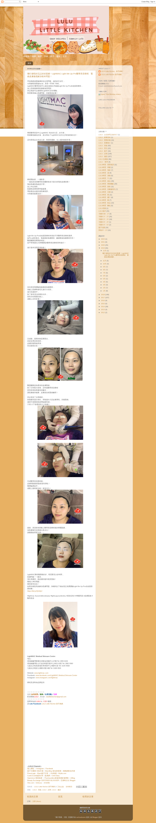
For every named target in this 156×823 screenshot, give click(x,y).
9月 (104, 267)
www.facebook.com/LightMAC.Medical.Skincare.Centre (56, 675)
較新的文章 (32, 796)
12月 (105, 251)
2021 (103, 242)
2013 (103, 309)
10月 (105, 264)
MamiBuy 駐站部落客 (53, 771)
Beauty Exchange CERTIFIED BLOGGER (43, 780)
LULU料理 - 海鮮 (105, 170)
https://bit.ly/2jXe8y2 (34, 591)
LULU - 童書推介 (105, 143)
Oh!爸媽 (53, 773)
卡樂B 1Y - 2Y (104, 216)
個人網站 (30, 768)
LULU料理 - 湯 (104, 173)
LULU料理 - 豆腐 (105, 192)
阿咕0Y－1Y (103, 230)
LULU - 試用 (46, 790)
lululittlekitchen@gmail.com (56, 697)
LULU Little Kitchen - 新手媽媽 (112, 71)
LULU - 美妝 (37, 790)
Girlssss (39, 783)
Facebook (49, 768)
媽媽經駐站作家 (69, 771)
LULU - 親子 (103, 151)
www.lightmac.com (41, 673)
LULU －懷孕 (103, 162)
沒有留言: (69, 787)
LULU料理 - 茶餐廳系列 (107, 189)
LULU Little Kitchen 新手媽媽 (52, 704)
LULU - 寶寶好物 (105, 140)
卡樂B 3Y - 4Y (104, 222)
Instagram (40, 768)
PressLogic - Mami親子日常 (37, 773)
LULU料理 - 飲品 (105, 203)
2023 (103, 239)
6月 (104, 276)
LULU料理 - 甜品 (105, 181)
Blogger (95, 817)
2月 (104, 288)
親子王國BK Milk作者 (35, 771)
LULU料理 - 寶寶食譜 (106, 165)
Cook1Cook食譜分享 (35, 776)
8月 (104, 270)
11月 (105, 261)
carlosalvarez (81, 817)
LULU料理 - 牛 (104, 178)
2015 (103, 303)
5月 (104, 279)
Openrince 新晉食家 (34, 778)
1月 (104, 291)
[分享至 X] (81, 787)
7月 (104, 273)
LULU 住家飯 (103, 159)
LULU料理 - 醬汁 (105, 197)
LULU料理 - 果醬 (105, 167)
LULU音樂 (102, 208)
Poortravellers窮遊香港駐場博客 (57, 778)
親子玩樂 (102, 227)
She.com (30, 783)
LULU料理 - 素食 (105, 186)
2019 (103, 248)
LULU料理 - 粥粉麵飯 (106, 184)
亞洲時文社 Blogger (68, 780)
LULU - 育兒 (103, 148)
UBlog (72, 778)
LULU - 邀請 (56, 790)
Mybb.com (62, 773)
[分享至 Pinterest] (86, 787)
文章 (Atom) (36, 801)
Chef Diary (56, 776)
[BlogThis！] (79, 787)
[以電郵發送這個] (77, 787)
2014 (103, 306)
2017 (103, 297)
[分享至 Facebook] (84, 787)
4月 (104, 282)
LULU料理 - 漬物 (105, 175)
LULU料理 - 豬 (104, 195)
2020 (103, 245)
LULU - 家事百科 (105, 137)
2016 (103, 300)
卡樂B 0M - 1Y (104, 214)
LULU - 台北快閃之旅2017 (108, 135)
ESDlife (47, 783)
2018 (103, 294)
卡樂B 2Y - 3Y (104, 219)
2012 (103, 312)
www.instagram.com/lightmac (47, 678)
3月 (104, 285)
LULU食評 (102, 211)
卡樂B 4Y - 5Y (104, 225)
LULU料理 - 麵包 (105, 205)
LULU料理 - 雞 (104, 200)
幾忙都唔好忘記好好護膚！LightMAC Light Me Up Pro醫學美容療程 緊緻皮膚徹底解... (115, 255)
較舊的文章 (88, 796)
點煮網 (47, 776)
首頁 (29, 63)
